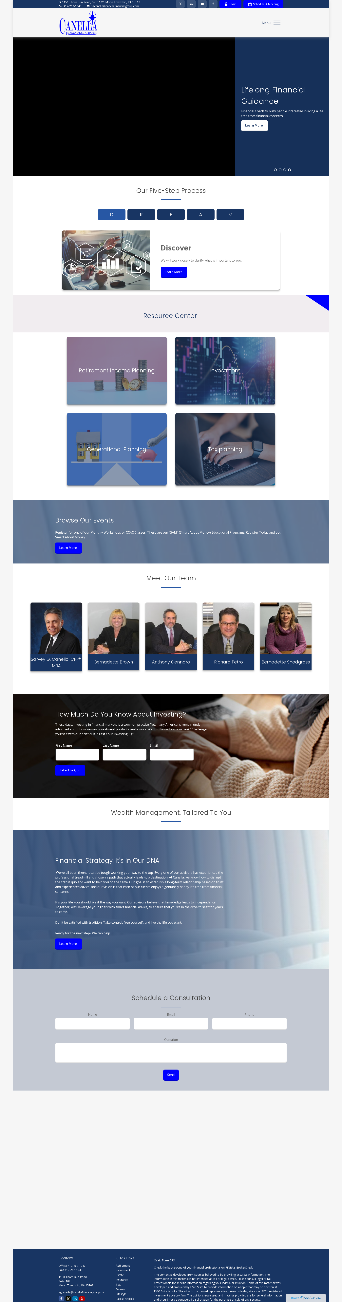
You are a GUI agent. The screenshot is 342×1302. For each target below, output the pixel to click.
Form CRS (168, 1260)
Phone (249, 1014)
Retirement (123, 1265)
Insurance (122, 1280)
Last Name (110, 745)
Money (120, 1289)
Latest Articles (125, 1299)
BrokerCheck (244, 1267)
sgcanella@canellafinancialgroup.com (115, 6)
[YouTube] (202, 4)
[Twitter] (180, 4)
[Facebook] (213, 4)
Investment (123, 1270)
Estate (120, 1275)
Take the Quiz (70, 770)
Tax (118, 1284)
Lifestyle (121, 1294)
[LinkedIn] (191, 4)
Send (171, 1075)
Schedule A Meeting (265, 4)
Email (154, 745)
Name (92, 1014)
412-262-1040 (72, 6)
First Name (63, 745)
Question (171, 1039)
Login (233, 4)
